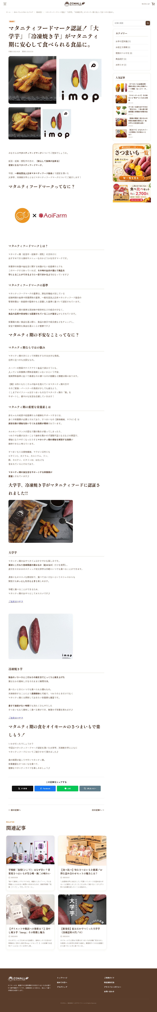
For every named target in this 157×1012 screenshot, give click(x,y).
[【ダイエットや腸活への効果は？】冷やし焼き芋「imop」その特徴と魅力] (30, 909)
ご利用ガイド (109, 977)
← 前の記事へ (14, 809)
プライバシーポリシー (112, 987)
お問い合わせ (109, 991)
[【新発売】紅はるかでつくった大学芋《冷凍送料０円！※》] (82, 909)
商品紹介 (39, 12)
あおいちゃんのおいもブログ (23, 12)
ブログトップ (62, 987)
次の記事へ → (98, 809)
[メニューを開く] (4, 3)
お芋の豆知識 (121, 41)
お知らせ (120, 64)
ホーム (8, 12)
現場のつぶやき (122, 53)
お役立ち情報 (121, 47)
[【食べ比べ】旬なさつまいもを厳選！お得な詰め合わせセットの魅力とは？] (82, 851)
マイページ (146, 4)
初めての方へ (62, 982)
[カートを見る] (153, 3)
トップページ (62, 977)
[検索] (148, 23)
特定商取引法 (109, 982)
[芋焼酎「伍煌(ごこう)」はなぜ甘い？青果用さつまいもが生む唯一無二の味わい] (30, 851)
